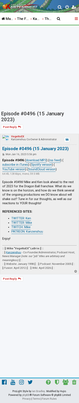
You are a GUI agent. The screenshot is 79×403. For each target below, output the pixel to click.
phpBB (26, 395)
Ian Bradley (38, 391)
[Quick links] (76, 19)
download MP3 (36, 160)
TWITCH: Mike (21, 227)
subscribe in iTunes (15, 164)
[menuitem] (60, 8)
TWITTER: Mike (21, 223)
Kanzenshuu (13, 252)
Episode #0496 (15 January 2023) (32, 116)
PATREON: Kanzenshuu (27, 231)
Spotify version (41, 164)
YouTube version (13, 169)
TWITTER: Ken (21, 218)
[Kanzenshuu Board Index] (21, 5)
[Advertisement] (39, 66)
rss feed (54, 160)
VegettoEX (17, 136)
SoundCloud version (42, 169)
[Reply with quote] (67, 139)
